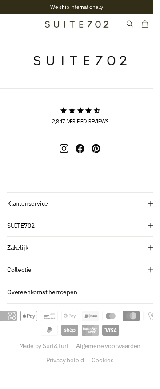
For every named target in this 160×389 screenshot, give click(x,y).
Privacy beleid (62, 360)
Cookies (99, 360)
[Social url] (60, 148)
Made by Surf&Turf (40, 346)
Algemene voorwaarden (105, 346)
